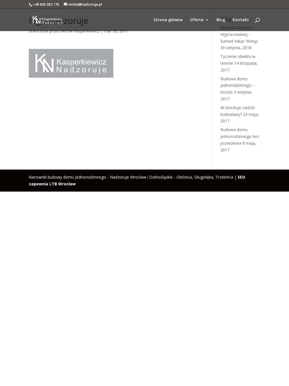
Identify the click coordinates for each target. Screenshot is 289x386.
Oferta (196, 20)
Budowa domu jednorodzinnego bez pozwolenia (239, 136)
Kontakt (241, 20)
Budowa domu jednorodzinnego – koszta (237, 85)
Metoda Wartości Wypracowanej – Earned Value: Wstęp (239, 34)
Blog (220, 20)
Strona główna (168, 20)
